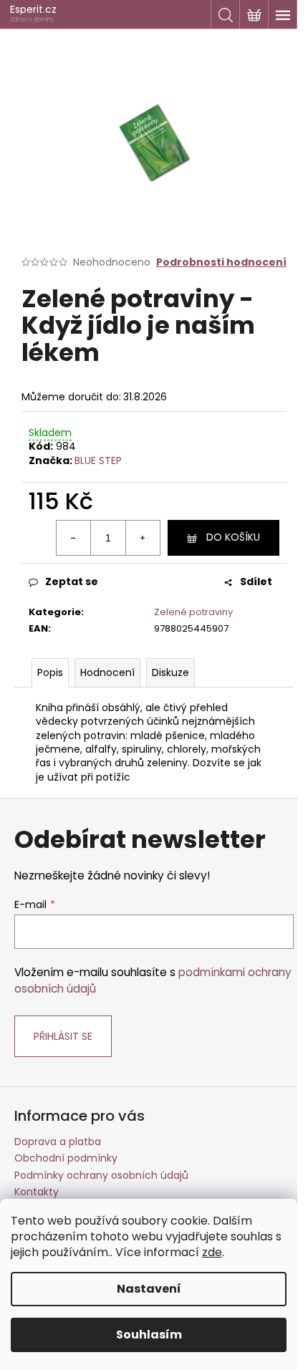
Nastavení (149, 1288)
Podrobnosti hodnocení (221, 262)
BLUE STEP (98, 460)
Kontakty (36, 1192)
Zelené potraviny (193, 612)
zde (212, 1252)
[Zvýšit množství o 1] (142, 538)
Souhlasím (149, 1334)
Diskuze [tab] (170, 672)
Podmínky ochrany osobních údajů (101, 1175)
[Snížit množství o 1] (74, 538)
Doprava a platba (57, 1141)
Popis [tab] (50, 672)
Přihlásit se (63, 1036)
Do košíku (233, 537)
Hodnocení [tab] (107, 672)
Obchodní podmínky (65, 1158)
